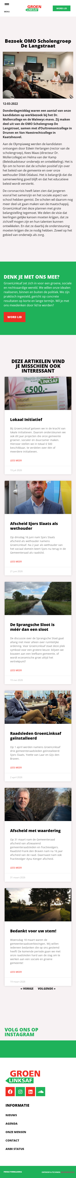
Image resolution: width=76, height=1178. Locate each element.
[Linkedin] (30, 1091)
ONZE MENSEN (16, 1132)
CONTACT (12, 1140)
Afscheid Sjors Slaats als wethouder (34, 526)
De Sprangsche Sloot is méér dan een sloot (32, 627)
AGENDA (12, 1123)
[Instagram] (20, 1091)
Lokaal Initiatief (26, 419)
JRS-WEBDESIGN (67, 1172)
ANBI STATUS (15, 1149)
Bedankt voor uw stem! (33, 930)
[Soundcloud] (40, 1091)
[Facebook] (10, 1091)
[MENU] (7, 4)
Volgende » (47, 988)
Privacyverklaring (13, 1172)
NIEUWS (11, 1115)
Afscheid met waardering (35, 830)
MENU (7, 11)
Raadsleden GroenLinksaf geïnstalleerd (35, 736)
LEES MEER (16, 460)
